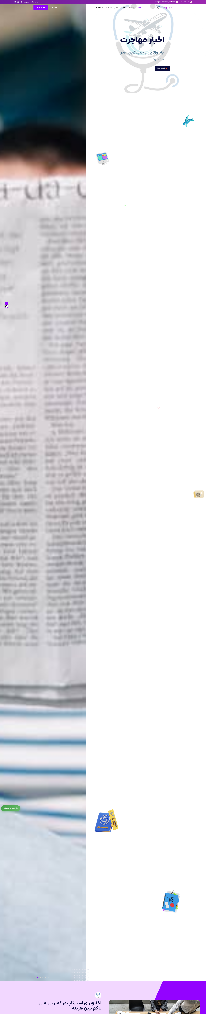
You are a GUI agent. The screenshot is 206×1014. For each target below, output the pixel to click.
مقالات (123, 8)
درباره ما (132, 7)
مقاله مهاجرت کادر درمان (156, 78)
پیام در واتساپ (9, 808)
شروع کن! (39, 7)
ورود (55, 7)
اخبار (116, 7)
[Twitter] (22, 2)
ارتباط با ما (99, 7)
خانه (139, 7)
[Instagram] (18, 2)
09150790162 (184, 2)
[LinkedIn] (15, 2)
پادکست (109, 7)
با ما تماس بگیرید (31, 2)
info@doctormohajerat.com (165, 2)
